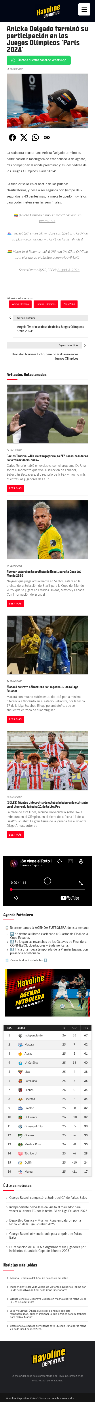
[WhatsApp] (35, 137)
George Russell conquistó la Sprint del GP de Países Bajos (48, 1197)
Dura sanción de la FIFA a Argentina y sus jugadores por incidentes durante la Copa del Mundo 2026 (47, 1249)
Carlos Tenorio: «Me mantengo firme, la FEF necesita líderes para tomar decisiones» (47, 458)
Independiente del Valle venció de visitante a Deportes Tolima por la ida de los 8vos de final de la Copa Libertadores (48, 1288)
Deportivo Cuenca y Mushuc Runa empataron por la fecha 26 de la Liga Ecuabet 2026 (45, 1222)
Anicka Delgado (20, 304)
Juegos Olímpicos (45, 304)
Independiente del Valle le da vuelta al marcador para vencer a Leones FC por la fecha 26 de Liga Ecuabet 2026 (48, 1209)
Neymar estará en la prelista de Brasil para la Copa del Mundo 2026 (44, 573)
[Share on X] (23, 137)
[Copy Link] (46, 137)
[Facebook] (12, 137)
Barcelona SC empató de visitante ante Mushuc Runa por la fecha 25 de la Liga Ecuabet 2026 (48, 1327)
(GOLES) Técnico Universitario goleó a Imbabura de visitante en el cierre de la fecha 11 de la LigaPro (47, 804)
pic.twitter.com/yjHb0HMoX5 (59, 257)
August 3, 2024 (68, 270)
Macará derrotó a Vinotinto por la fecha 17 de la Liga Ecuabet (42, 689)
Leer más (15, 488)
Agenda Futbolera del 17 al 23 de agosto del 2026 (39, 1278)
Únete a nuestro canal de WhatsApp (42, 60)
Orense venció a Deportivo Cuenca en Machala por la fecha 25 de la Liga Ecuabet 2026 (48, 1300)
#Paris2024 (47, 221)
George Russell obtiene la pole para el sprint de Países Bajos (45, 1235)
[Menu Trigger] (84, 9)
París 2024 (69, 304)
